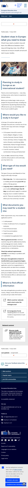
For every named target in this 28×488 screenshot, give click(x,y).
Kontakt (3, 443)
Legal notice (4, 458)
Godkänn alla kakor (12, 480)
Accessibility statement (8, 399)
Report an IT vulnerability (8, 446)
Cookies (3, 452)
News (10, 16)
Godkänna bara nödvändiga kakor (16, 484)
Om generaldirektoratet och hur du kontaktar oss (11, 408)
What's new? (4, 16)
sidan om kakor (18, 469)
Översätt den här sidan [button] (19, 5)
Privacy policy (5, 455)
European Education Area (8, 388)
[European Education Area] (4, 5)
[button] (15, 5)
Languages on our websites (8, 449)
